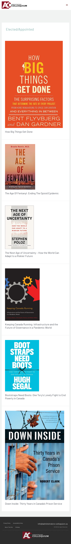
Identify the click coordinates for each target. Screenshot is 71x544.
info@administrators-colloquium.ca (53, 524)
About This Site (9, 527)
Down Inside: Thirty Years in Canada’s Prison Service (33, 503)
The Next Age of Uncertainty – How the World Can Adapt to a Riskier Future (32, 254)
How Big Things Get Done (19, 131)
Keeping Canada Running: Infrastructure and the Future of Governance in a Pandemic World (31, 326)
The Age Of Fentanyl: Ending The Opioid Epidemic (32, 193)
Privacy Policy (6, 523)
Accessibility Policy (18, 523)
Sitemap (17, 527)
